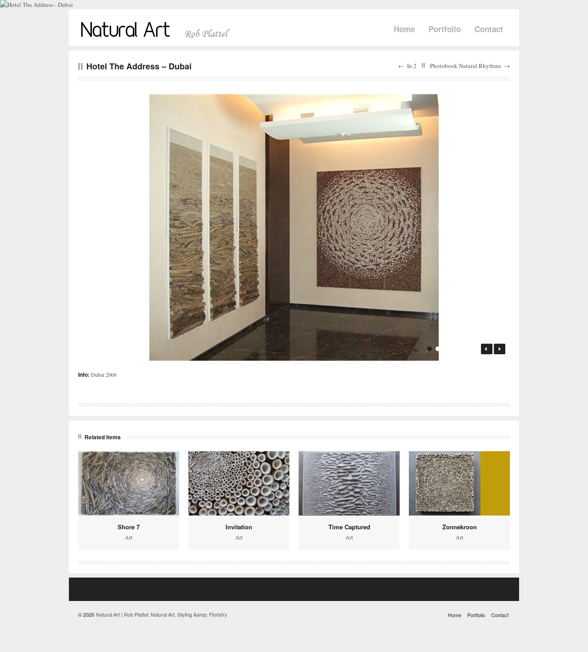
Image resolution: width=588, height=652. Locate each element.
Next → (499, 349)
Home (404, 28)
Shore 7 (129, 526)
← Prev (486, 349)
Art (128, 537)
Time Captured (349, 526)
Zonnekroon (459, 526)
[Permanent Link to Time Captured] (349, 483)
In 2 (412, 66)
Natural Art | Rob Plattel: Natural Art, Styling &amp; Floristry (161, 614)
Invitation (239, 526)
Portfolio (445, 28)
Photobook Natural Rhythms (465, 66)
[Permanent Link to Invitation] (238, 483)
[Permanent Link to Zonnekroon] (459, 483)
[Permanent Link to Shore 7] (128, 483)
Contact (489, 28)
